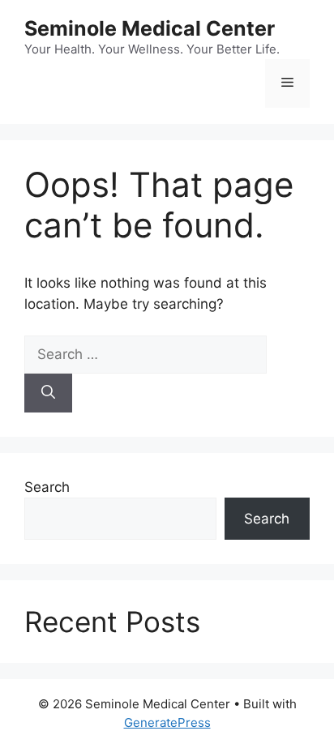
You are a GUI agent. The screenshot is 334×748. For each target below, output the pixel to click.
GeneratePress (167, 722)
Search (47, 487)
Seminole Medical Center (149, 28)
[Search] (48, 393)
